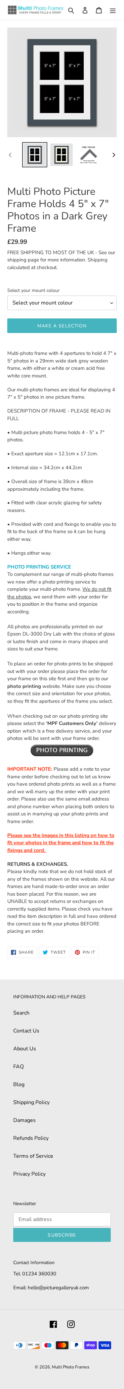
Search (21, 1013)
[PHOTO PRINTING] (62, 750)
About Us (24, 1048)
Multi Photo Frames (70, 1367)
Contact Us (26, 1030)
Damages (24, 1120)
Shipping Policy (31, 1102)
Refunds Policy (31, 1138)
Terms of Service (33, 1156)
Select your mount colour (33, 290)
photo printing (24, 686)
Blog (18, 1084)
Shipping (97, 259)
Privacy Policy (29, 1174)
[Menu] (113, 10)
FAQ (18, 1066)
